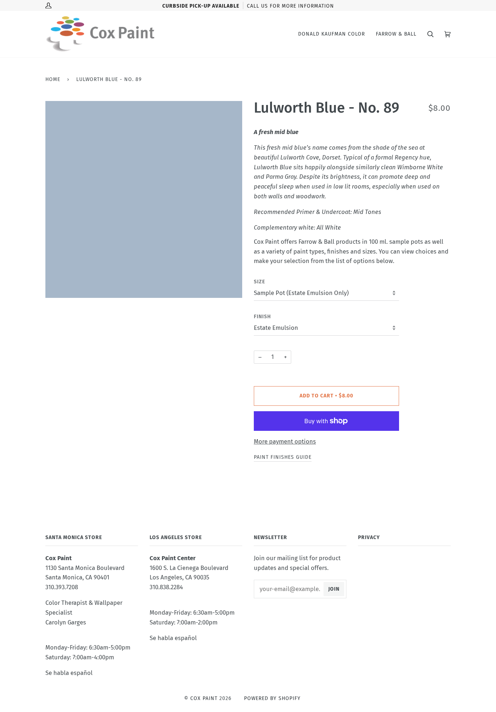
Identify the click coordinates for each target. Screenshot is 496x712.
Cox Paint (203, 698)
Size (259, 282)
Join (334, 589)
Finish (262, 316)
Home (52, 79)
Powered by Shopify (272, 698)
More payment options (285, 441)
